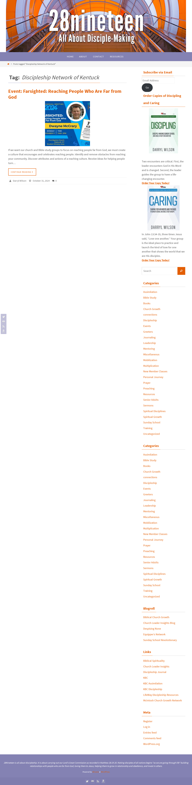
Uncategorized (151, 434)
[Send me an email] (3, 321)
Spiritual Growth (152, 417)
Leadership (149, 343)
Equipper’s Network (154, 634)
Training (147, 428)
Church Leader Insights (156, 666)
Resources (149, 394)
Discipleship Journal (154, 672)
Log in (146, 727)
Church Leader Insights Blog (159, 623)
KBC (145, 677)
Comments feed (152, 738)
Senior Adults (151, 399)
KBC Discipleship (152, 689)
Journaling (149, 337)
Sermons (148, 405)
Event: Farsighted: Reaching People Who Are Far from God (64, 94)
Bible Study (149, 297)
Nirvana (95, 772)
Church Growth (151, 309)
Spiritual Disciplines (154, 411)
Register (147, 721)
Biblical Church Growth (156, 617)
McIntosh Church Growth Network (162, 700)
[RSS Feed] (3, 326)
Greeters (148, 331)
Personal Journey (153, 377)
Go (147, 87)
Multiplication (151, 365)
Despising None (152, 628)
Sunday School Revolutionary (160, 640)
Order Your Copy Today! (156, 260)
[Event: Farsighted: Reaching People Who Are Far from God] (67, 123)
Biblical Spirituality (154, 660)
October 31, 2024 (41, 180)
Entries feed (150, 732)
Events (147, 326)
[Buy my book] (3, 331)
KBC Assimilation (152, 683)
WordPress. (105, 772)
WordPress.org (151, 744)
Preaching (148, 388)
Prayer (146, 382)
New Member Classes (155, 371)
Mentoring (149, 348)
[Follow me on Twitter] (3, 317)
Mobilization (150, 360)
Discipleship (150, 320)
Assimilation (150, 292)
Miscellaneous (151, 354)
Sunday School (151, 422)
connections (150, 314)
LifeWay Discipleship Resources (160, 695)
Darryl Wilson (19, 180)
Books (146, 303)
